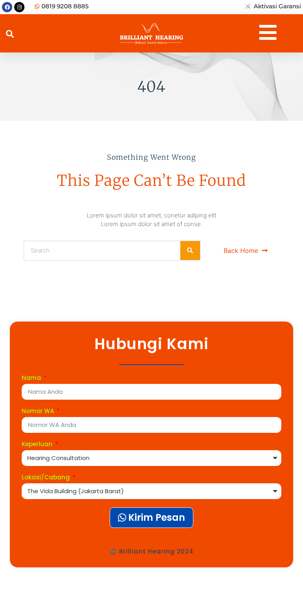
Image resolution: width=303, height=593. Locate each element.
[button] (10, 34)
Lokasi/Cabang (46, 477)
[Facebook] (7, 7)
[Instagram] (19, 7)
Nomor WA (39, 411)
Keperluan (38, 444)
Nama (32, 378)
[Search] (190, 250)
